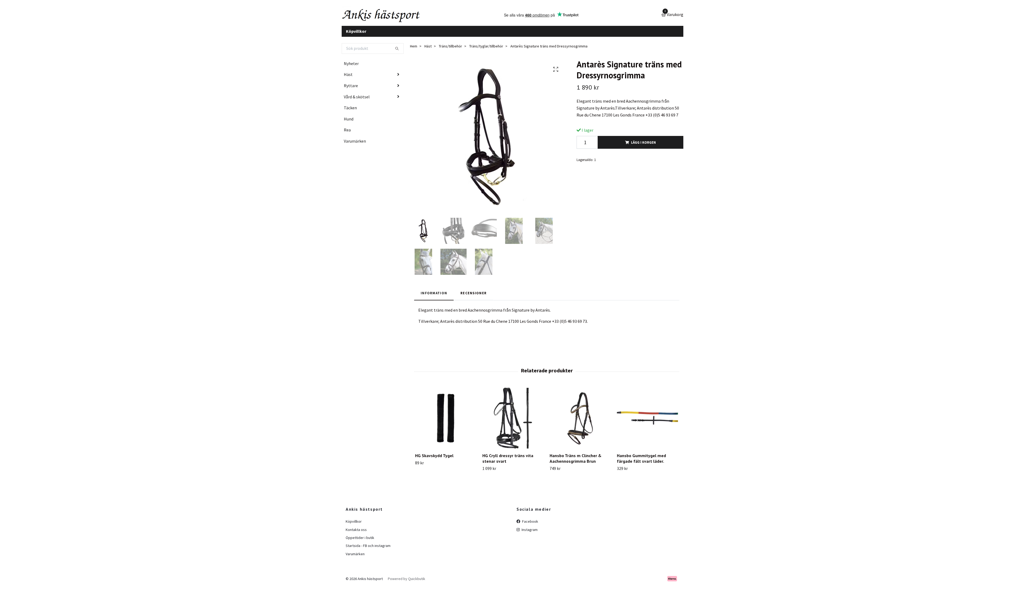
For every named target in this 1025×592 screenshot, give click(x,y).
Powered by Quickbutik (406, 582)
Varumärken (355, 145)
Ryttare (351, 89)
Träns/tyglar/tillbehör (486, 50)
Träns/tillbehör (450, 50)
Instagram (529, 533)
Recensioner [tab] (473, 297)
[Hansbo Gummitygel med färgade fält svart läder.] (647, 422)
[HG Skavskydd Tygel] (445, 422)
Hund (348, 123)
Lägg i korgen (643, 146)
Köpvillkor (356, 35)
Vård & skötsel (357, 100)
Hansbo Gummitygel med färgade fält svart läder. (641, 462)
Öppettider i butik (360, 541)
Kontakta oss (356, 533)
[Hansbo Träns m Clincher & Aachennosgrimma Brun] (580, 422)
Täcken (350, 112)
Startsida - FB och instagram (368, 549)
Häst (348, 78)
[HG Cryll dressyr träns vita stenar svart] (512, 422)
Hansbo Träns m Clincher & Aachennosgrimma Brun (575, 462)
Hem (413, 50)
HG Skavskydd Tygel (434, 459)
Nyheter (351, 67)
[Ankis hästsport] (391, 17)
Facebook (529, 525)
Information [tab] (434, 297)
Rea (347, 134)
